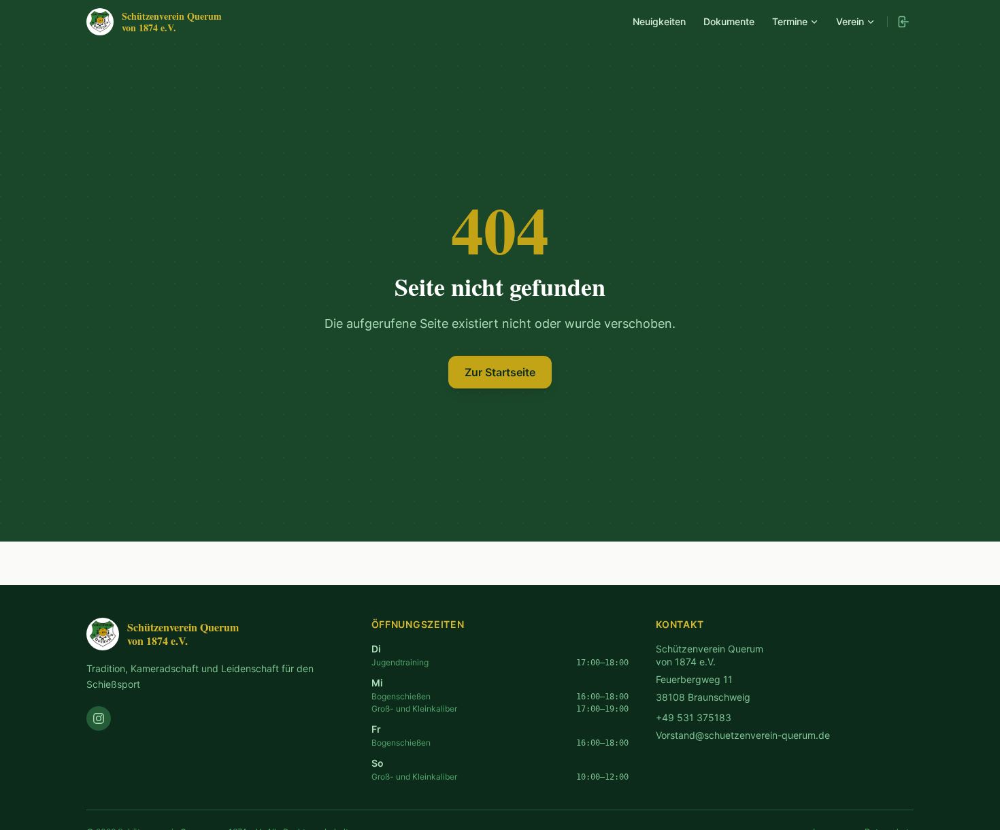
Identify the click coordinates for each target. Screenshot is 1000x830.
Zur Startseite (500, 372)
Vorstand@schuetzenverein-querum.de (743, 735)
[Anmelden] (903, 22)
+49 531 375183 (693, 717)
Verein (850, 21)
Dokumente (728, 21)
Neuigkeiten (659, 21)
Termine (789, 21)
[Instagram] (98, 718)
